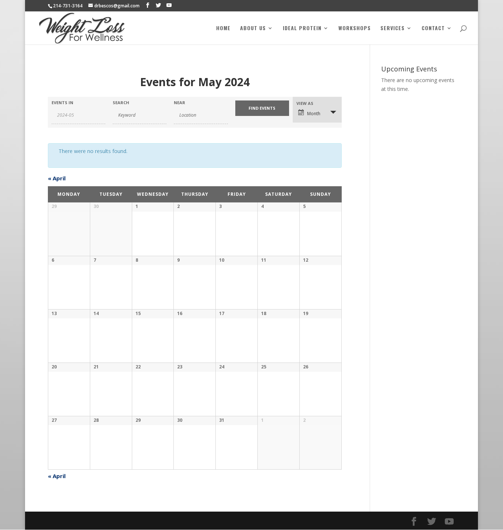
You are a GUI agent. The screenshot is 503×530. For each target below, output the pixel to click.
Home (223, 28)
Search (121, 102)
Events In (62, 102)
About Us (253, 28)
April (57, 178)
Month (313, 113)
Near (179, 102)
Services (392, 28)
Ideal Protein (302, 28)
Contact (433, 28)
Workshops (354, 28)
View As (304, 103)
